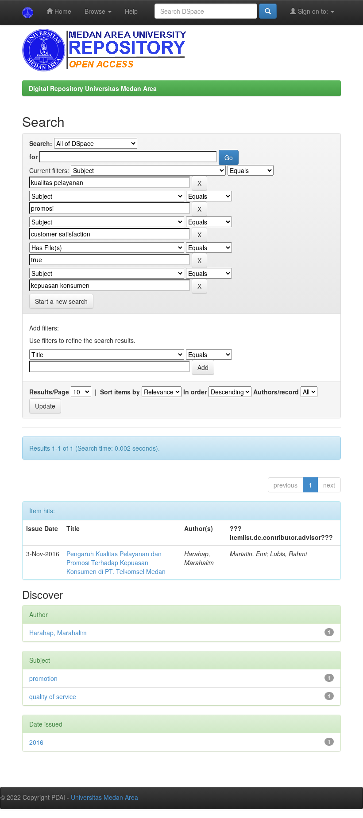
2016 (36, 742)
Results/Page (49, 391)
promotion (43, 678)
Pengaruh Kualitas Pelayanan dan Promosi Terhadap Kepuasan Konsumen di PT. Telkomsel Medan (116, 562)
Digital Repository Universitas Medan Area (93, 88)
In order (195, 391)
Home (62, 11)
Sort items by (120, 391)
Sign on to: (313, 11)
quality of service (52, 696)
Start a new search (61, 301)
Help (131, 11)
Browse (96, 11)
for (33, 156)
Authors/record (276, 391)
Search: (40, 143)
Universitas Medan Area (104, 797)
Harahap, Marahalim (58, 632)
